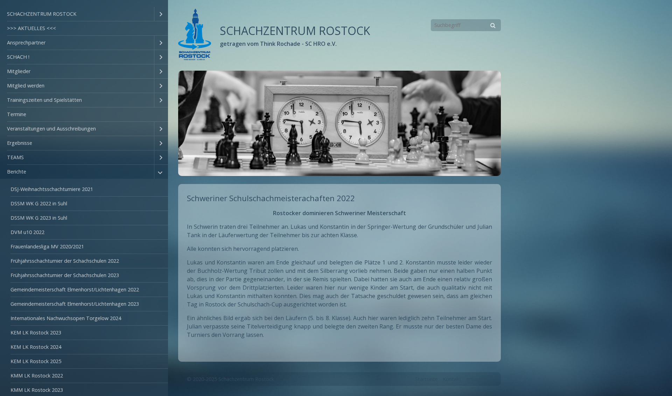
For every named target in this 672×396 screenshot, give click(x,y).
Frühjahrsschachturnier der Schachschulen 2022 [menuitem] (64, 260)
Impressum (479, 379)
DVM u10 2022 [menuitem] (27, 232)
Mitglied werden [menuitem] (25, 85)
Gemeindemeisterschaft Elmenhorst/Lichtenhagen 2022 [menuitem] (74, 289)
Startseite (426, 379)
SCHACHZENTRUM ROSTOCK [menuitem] (41, 13)
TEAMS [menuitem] (15, 157)
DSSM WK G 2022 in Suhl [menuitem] (38, 203)
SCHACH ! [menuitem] (18, 57)
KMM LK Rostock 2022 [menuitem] (36, 375)
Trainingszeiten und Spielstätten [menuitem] (44, 100)
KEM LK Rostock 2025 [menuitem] (35, 361)
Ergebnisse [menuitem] (19, 143)
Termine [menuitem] (16, 114)
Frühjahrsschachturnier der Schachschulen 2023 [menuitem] (64, 275)
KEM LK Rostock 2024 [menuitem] (35, 347)
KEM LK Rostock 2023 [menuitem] (35, 332)
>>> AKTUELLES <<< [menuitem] (31, 28)
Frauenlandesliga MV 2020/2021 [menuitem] (47, 246)
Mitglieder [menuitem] (18, 71)
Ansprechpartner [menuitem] (26, 42)
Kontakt (452, 379)
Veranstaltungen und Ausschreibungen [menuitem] (51, 128)
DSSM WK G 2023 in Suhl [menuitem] (38, 217)
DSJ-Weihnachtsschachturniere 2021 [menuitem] (51, 189)
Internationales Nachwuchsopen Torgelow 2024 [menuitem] (65, 318)
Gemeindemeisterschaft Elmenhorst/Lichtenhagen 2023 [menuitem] (74, 303)
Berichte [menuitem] (16, 171)
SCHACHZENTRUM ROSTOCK (295, 30)
